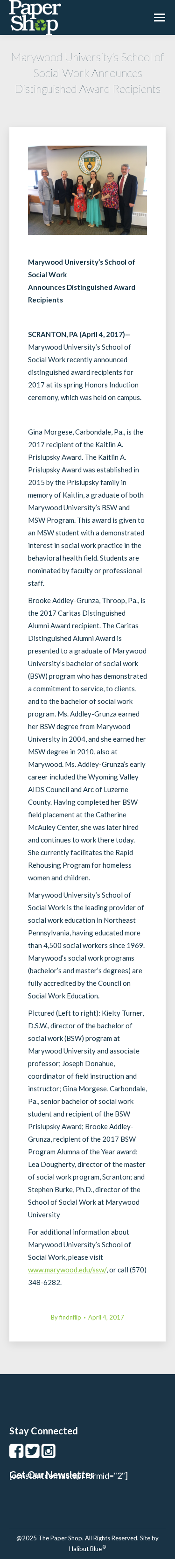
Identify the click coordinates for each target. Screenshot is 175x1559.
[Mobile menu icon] (160, 17)
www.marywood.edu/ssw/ (67, 1269)
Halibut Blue (87, 1548)
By (66, 1317)
